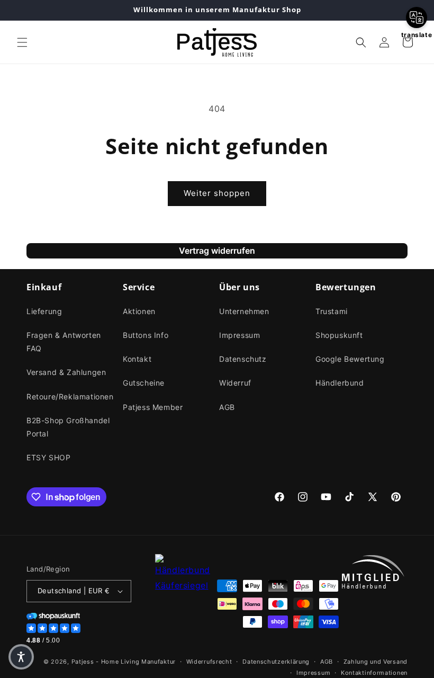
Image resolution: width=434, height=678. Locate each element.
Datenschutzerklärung (276, 661)
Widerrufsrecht (209, 661)
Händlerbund (339, 382)
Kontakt (137, 358)
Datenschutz (243, 358)
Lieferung (44, 311)
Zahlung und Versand (375, 661)
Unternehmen (244, 311)
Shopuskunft (339, 335)
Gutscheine (144, 382)
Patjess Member (153, 407)
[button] (22, 42)
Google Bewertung (350, 358)
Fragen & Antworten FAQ (63, 342)
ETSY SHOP (48, 457)
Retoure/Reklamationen (70, 396)
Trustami (331, 311)
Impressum (239, 335)
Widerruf (235, 382)
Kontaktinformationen (374, 672)
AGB (227, 407)
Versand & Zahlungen (66, 372)
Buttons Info (145, 335)
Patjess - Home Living (105, 661)
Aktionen (139, 311)
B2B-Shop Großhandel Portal (68, 427)
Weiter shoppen (217, 193)
